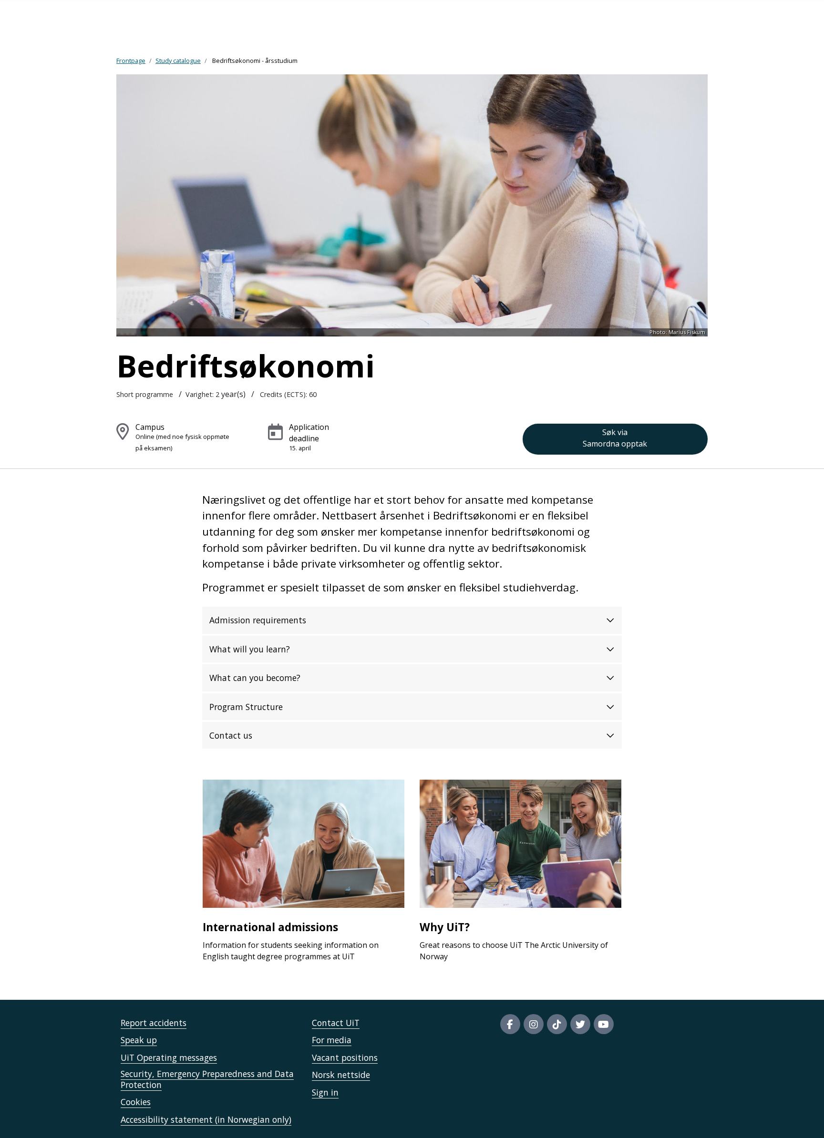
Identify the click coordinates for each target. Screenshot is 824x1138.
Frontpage (130, 60)
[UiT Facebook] (510, 1024)
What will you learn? (249, 649)
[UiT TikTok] (557, 1024)
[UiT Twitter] (580, 1024)
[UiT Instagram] (534, 1024)
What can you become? (254, 677)
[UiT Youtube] (604, 1024)
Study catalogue (178, 60)
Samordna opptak (615, 438)
